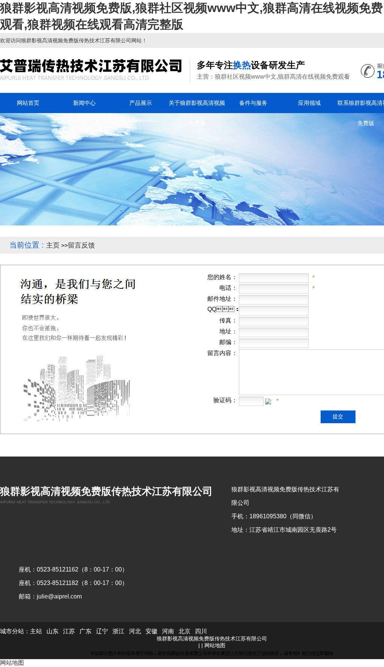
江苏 (69, 631)
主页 (53, 245)
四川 (201, 631)
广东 (86, 631)
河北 (135, 631)
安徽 (152, 631)
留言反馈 (81, 245)
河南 (168, 631)
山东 (52, 631)
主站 (36, 631)
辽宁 (102, 631)
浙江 (118, 631)
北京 (184, 631)
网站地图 (214, 645)
